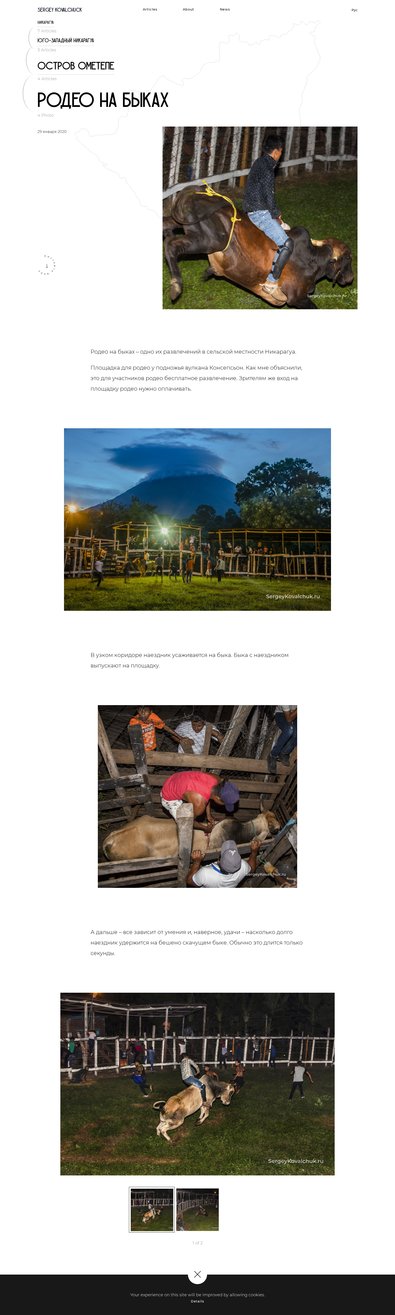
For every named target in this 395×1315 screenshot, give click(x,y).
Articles (150, 9)
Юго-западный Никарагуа (65, 40)
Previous (57, 1086)
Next (338, 1086)
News (225, 9)
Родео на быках (103, 100)
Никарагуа (45, 22)
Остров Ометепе (75, 66)
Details (197, 1301)
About (188, 9)
